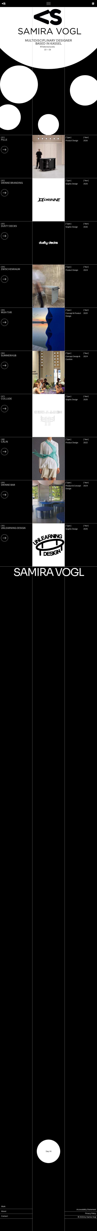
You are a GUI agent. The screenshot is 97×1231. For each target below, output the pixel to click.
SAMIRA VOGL (48, 572)
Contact (4, 1216)
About (3, 1211)
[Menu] (48, 4)
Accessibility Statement (86, 1209)
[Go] (4, 149)
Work (3, 1206)
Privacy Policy (90, 1213)
